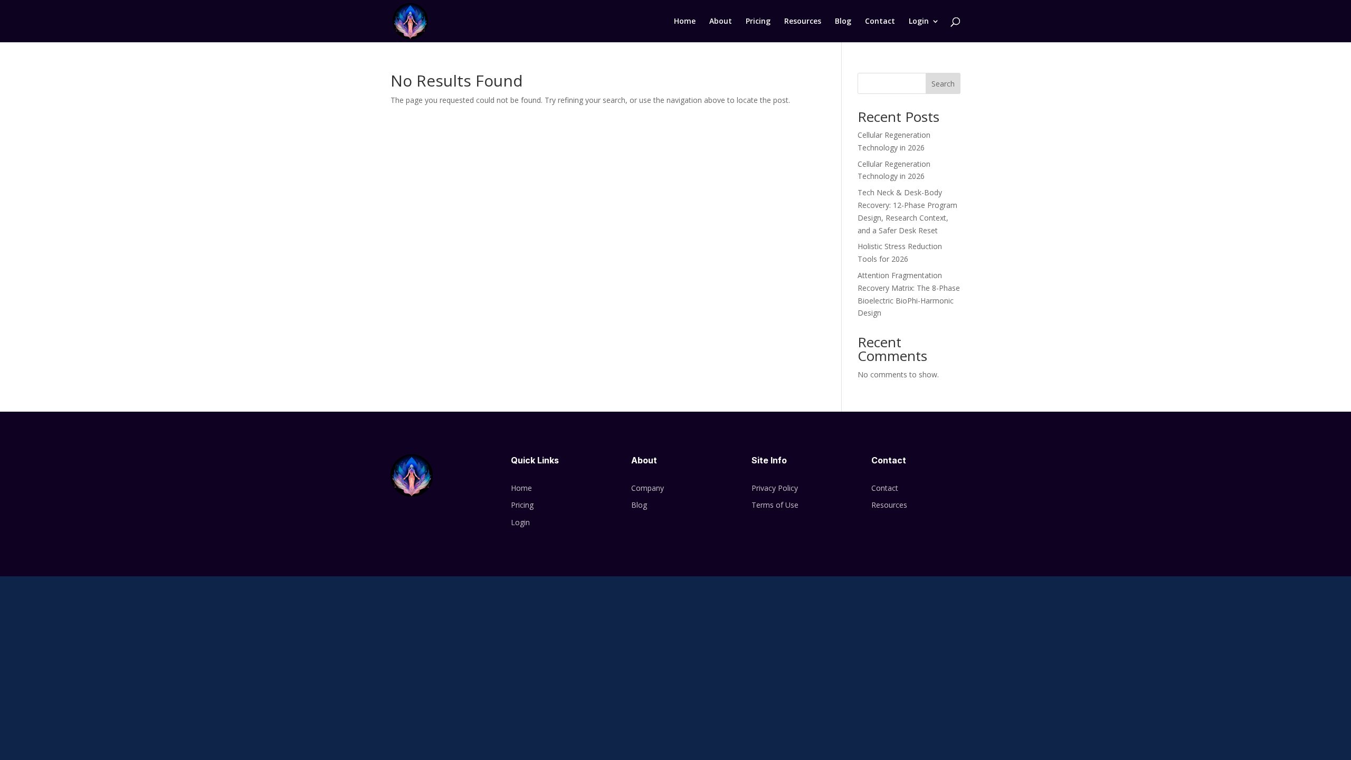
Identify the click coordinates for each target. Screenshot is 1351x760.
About (720, 21)
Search (943, 84)
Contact (880, 21)
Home (685, 21)
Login (919, 21)
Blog (843, 21)
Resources (802, 21)
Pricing (758, 21)
